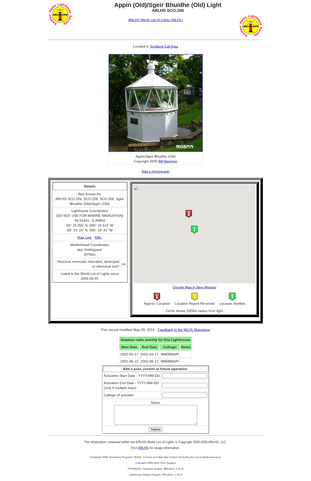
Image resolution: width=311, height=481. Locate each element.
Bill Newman (167, 161)
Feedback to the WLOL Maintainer (184, 330)
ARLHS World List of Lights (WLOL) (155, 20)
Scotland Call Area (164, 46)
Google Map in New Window (194, 287)
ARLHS (143, 448)
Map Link (85, 237)
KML (98, 237)
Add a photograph (155, 171)
